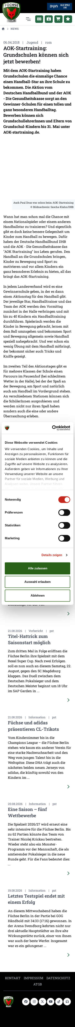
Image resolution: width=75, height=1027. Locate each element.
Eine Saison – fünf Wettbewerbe (27, 812)
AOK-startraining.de (21, 132)
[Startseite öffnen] (3, 29)
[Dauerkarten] (49, 19)
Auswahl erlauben (37, 582)
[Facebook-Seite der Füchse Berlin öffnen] (26, 1001)
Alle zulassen (37, 568)
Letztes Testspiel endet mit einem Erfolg (36, 899)
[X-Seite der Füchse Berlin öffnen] (42, 1001)
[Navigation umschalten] (28, 19)
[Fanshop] (58, 19)
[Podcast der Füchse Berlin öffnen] (67, 1001)
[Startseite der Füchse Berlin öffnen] (11, 1001)
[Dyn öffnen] (59, 6)
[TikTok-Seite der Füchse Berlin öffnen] (59, 1001)
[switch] (64, 512)
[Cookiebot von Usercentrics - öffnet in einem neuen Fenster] (53, 428)
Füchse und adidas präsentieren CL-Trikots (33, 726)
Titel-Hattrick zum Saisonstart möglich (29, 639)
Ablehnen (38, 595)
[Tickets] (39, 19)
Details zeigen (51, 555)
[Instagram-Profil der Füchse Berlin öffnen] (34, 1001)
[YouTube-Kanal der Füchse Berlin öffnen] (50, 1001)
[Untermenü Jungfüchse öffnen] (68, 19)
